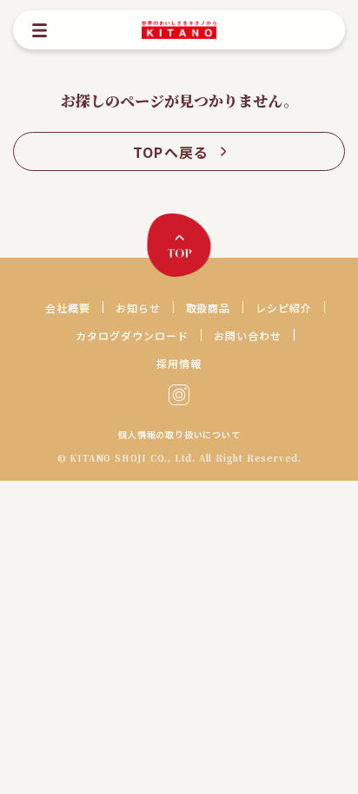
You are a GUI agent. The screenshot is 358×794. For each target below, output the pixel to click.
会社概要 (67, 307)
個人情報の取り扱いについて (179, 434)
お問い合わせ (248, 335)
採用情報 (179, 363)
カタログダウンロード (132, 335)
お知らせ (138, 307)
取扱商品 (208, 307)
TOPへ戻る (171, 151)
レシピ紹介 (283, 307)
